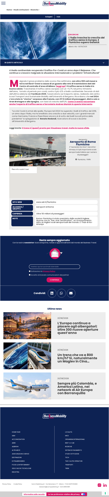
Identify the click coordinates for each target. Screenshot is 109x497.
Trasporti (69, 465)
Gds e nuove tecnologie (21, 468)
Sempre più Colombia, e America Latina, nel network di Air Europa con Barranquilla (77, 388)
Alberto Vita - (73, 47)
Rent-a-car (69, 443)
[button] (103, 62)
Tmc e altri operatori (73, 461)
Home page (16, 432)
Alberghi (15, 446)
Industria (15, 472)
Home (9, 10)
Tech (67, 457)
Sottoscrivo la (43, 271)
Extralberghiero (18, 461)
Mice (67, 436)
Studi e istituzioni (21, 10)
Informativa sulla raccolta (34, 494)
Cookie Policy (18, 484)
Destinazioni (17, 457)
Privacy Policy (49, 271)
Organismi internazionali (75, 439)
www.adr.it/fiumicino (46, 202)
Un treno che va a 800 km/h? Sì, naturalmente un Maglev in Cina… (77, 358)
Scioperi (48, 16)
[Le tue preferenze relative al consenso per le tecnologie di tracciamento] (105, 493)
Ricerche (34, 10)
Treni (67, 468)
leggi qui (60, 86)
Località (68, 432)
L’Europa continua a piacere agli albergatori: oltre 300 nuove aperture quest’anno (77, 328)
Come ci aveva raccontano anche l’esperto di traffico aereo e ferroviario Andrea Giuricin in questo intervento (52, 102)
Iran (58, 16)
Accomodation (18, 439)
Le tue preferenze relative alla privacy (64, 494)
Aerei (14, 443)
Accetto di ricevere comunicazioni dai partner (50, 275)
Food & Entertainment (21, 465)
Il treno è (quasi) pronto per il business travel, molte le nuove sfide (55, 128)
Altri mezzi (16, 450)
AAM (13, 436)
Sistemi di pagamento (73, 450)
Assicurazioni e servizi (20, 454)
